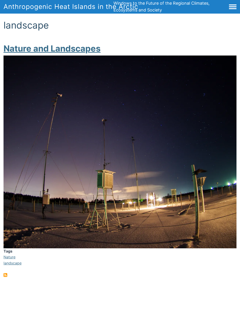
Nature (9, 257)
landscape (13, 263)
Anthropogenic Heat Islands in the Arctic (71, 7)
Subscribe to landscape (5, 275)
